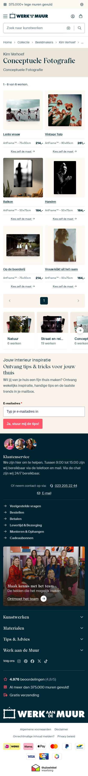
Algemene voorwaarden (35, 729)
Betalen (16, 519)
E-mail (46, 493)
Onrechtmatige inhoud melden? (33, 736)
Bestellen (17, 512)
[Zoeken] (79, 28)
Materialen (13, 628)
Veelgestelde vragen (25, 506)
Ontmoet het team (22, 598)
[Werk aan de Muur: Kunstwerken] (82, 617)
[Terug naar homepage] (29, 15)
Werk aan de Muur (21, 650)
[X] (39, 661)
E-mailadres (12, 403)
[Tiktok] (46, 661)
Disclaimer (61, 729)
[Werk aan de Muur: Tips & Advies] (82, 639)
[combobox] (33, 28)
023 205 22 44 (66, 486)
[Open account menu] (73, 16)
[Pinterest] (25, 661)
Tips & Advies (16, 639)
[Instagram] (19, 661)
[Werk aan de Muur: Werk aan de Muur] (82, 650)
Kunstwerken (16, 617)
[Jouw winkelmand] (81, 16)
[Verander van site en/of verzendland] (82, 4)
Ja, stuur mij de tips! (23, 424)
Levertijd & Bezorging (26, 525)
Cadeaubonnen (21, 538)
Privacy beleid (66, 736)
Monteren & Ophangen (27, 532)
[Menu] (5, 16)
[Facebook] (32, 661)
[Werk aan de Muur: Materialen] (82, 628)
